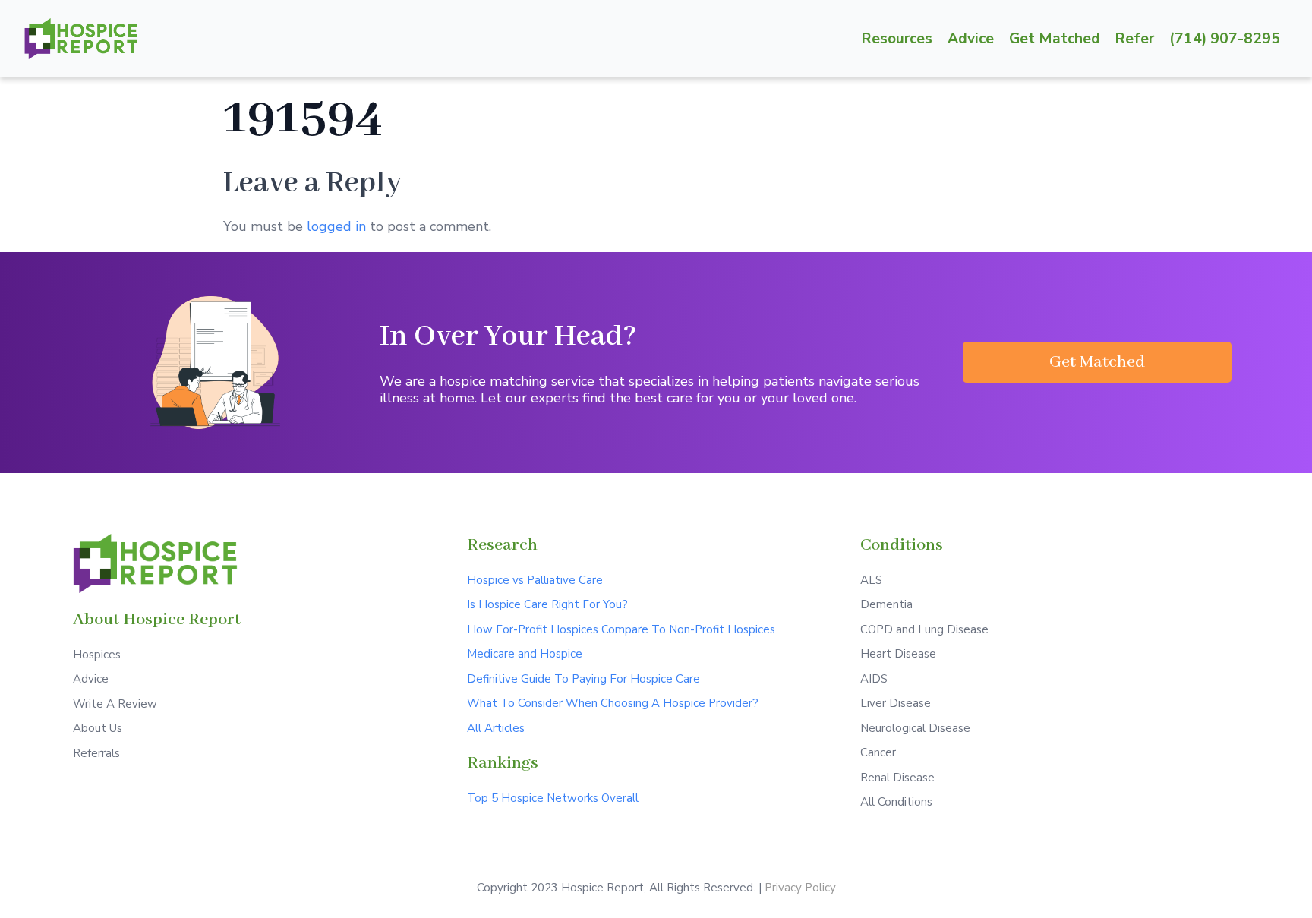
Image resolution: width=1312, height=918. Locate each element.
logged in (336, 226)
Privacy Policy (800, 887)
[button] (1097, 362)
